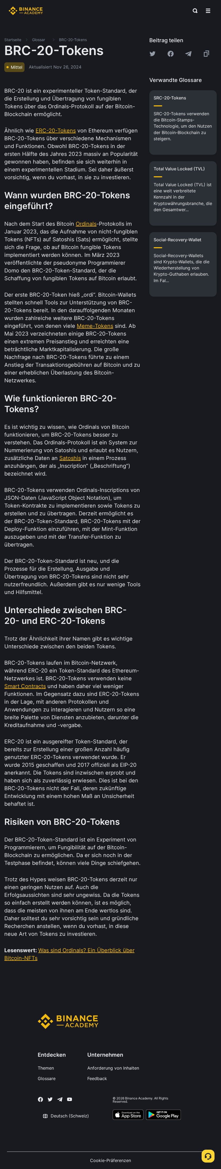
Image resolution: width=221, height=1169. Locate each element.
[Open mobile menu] (208, 11)
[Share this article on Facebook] (170, 54)
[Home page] (26, 10)
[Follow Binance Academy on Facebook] (40, 1099)
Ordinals (86, 224)
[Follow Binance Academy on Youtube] (69, 1099)
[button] (208, 11)
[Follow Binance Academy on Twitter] (50, 1099)
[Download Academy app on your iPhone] (128, 1115)
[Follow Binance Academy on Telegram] (60, 1099)
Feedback (97, 1078)
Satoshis (70, 458)
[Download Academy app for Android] (163, 1115)
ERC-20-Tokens (56, 130)
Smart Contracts (25, 686)
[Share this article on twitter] (152, 54)
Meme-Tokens (95, 326)
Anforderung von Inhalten (113, 1068)
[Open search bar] (193, 11)
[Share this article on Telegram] (188, 54)
